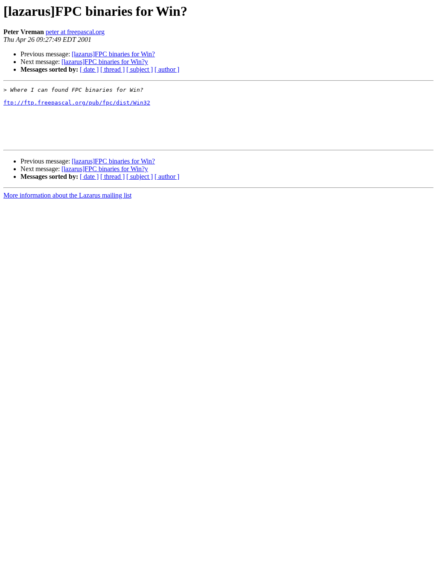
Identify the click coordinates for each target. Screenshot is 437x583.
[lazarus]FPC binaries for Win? (113, 54)
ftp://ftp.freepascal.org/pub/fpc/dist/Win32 (76, 102)
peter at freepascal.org (75, 31)
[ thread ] (112, 69)
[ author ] (166, 69)
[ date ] (89, 69)
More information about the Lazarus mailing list (67, 195)
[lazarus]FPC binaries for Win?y (104, 61)
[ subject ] (139, 69)
